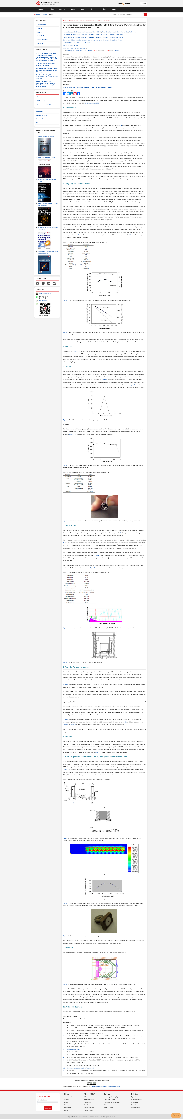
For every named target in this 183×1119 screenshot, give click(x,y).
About (92, 9)
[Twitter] (37, 283)
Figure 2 (131, 235)
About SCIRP (89, 1094)
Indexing (40, 43)
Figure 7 (92, 568)
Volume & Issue (108, 1107)
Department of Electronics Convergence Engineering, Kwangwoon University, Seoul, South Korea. (92, 40)
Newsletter (39, 111)
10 (93, 674)
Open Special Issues (43, 97)
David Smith (115, 32)
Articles (51, 9)
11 (126, 722)
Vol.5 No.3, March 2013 (103, 20)
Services (103, 9)
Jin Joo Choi (132, 32)
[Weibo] (54, 283)
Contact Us (39, 119)
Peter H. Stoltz (106, 32)
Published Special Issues (45, 101)
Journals (62, 9)
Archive (39, 32)
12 (109, 761)
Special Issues (88, 1110)
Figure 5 (71, 434)
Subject (66, 1099)
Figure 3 (75, 351)
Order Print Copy (41, 115)
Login (144, 3)
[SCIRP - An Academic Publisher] (47, 3)
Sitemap (66, 1105)
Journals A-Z (68, 1097)
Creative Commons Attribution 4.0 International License (106, 1086)
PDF (85, 50)
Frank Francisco (86, 32)
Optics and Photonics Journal (46, 157)
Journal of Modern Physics (46, 136)
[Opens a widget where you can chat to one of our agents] (176, 1115)
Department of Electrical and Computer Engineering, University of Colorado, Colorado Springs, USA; (93, 37)
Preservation (135, 1102)
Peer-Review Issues (90, 1105)
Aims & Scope (42, 24)
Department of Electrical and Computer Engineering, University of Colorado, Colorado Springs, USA (93, 34)
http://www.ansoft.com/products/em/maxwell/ (80, 1068)
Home (40, 9)
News (83, 9)
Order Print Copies (109, 1099)
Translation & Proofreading (112, 1102)
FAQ (37, 122)
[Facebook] (43, 283)
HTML (90, 50)
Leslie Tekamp (76, 32)
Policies (134, 1094)
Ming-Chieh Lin (96, 32)
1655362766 (43, 301)
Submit (114, 9)
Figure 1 (80, 235)
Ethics (86, 1097)
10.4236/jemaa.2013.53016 (74, 50)
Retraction (134, 1105)
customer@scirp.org (45, 293)
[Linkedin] (48, 283)
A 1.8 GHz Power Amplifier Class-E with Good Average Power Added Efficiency (47, 70)
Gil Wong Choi (124, 32)
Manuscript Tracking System (112, 1097)
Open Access (135, 1097)
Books (73, 9)
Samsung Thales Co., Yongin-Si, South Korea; (77, 42)
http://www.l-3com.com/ (74, 1049)
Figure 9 (65, 724)
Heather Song (67, 32)
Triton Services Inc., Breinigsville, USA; (74, 48)
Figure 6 (96, 555)
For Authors (87, 1102)
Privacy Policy (135, 1107)
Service (107, 1094)
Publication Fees (42, 39)
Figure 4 (132, 385)
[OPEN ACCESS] (124, 3)
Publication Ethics (136, 1099)
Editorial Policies (89, 1099)
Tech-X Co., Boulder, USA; (71, 45)
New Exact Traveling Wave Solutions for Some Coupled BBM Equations (47, 76)
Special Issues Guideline (45, 105)
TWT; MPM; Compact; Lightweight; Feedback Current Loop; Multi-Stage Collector (87, 87)
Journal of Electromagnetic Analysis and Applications (79, 20)
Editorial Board (42, 36)
